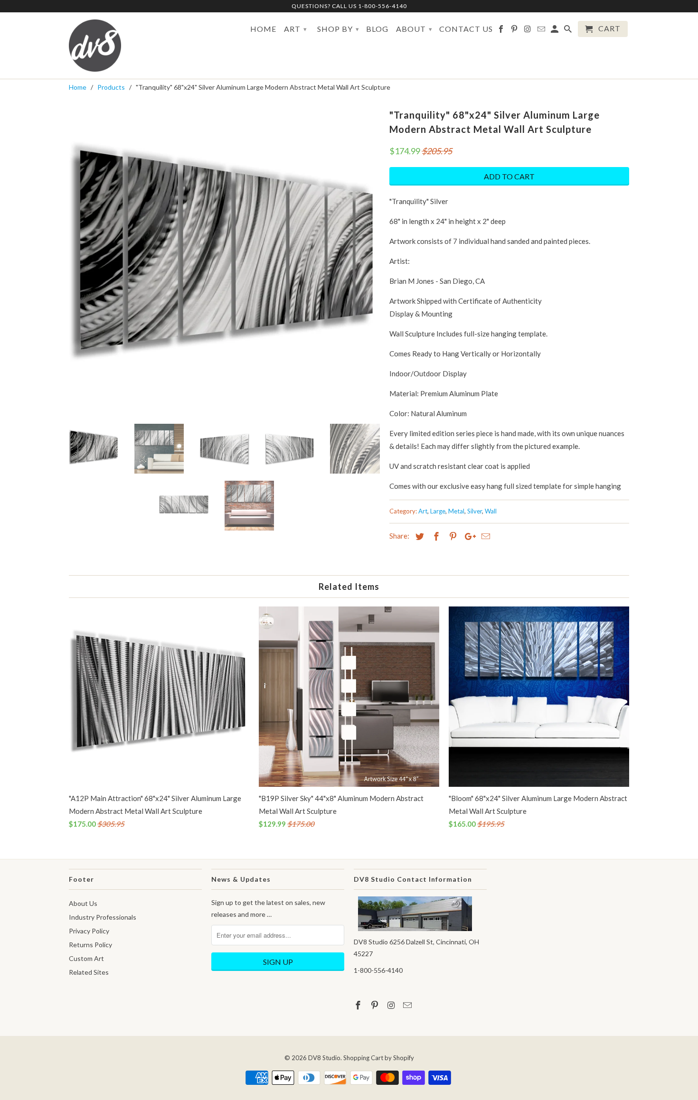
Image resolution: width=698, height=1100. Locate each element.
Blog (377, 29)
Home (263, 29)
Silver (474, 511)
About (414, 28)
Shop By (338, 28)
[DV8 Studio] (95, 45)
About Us (83, 903)
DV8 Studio (324, 1058)
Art (295, 28)
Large (437, 511)
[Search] (568, 31)
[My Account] (555, 31)
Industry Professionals (102, 917)
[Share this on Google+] (467, 536)
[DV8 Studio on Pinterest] (514, 31)
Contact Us (466, 29)
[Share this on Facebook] (435, 536)
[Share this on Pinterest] (451, 536)
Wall (491, 511)
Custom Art (86, 958)
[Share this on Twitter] (418, 536)
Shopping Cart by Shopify (378, 1058)
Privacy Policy (89, 931)
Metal (456, 511)
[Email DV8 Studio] (542, 31)
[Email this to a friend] (484, 536)
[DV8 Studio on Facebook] (501, 31)
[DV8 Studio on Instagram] (528, 31)
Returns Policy (90, 945)
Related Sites (89, 972)
